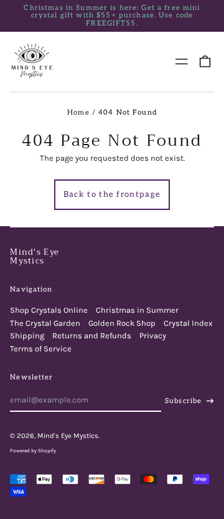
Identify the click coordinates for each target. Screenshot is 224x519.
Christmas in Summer (137, 310)
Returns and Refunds (91, 335)
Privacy (152, 335)
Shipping (27, 335)
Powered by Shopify (33, 450)
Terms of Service (41, 348)
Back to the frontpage (112, 194)
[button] (205, 61)
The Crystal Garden (45, 323)
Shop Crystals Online (49, 310)
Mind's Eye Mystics (34, 256)
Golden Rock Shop (122, 323)
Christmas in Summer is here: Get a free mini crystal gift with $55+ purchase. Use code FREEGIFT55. (112, 15)
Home (78, 112)
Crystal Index (188, 323)
